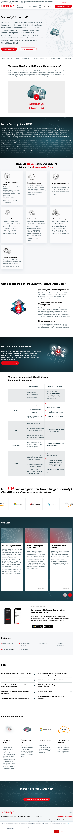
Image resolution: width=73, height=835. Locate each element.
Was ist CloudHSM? (9, 363)
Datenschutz (39, 816)
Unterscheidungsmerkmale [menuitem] (40, 58)
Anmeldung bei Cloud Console (64, 816)
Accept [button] (56, 831)
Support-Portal (60, 819)
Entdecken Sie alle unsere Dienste (35, 799)
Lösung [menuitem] (17, 58)
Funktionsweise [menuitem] (55, 58)
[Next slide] (70, 595)
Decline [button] (62, 831)
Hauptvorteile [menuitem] (26, 58)
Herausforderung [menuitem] (7, 58)
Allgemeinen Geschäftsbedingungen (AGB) (45, 819)
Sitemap (29, 816)
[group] (36, 559)
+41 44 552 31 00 (7, 819)
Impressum (29, 819)
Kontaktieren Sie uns (63, 6)
